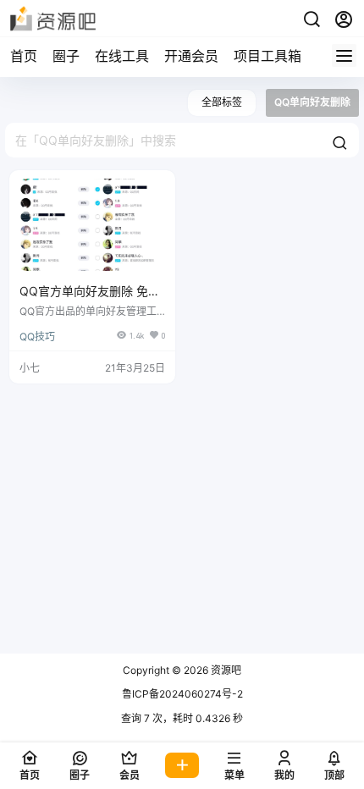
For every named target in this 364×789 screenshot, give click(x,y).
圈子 (66, 55)
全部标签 (221, 102)
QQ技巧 (37, 336)
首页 (23, 55)
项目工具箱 (267, 55)
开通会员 (191, 55)
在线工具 (122, 55)
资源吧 (224, 670)
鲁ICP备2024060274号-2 (182, 693)
